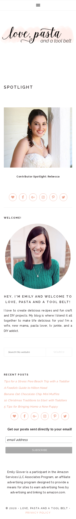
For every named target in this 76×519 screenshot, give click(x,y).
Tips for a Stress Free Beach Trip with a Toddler (36, 381)
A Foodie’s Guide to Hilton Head (25, 387)
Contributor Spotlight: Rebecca (38, 176)
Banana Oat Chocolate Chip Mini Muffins (31, 394)
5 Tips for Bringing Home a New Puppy (31, 406)
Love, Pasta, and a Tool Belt (38, 41)
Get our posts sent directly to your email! (39, 429)
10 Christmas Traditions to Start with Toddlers (35, 400)
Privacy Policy (38, 512)
